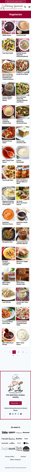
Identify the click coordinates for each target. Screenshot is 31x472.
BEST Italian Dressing (6, 283)
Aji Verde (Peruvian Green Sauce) (21, 202)
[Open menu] (29, 6)
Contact (23, 456)
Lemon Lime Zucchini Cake (21, 141)
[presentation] (8, 27)
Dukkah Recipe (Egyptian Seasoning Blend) (22, 54)
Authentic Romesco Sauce (7, 223)
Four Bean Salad (7, 53)
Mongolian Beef (7, 242)
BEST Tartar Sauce (20, 343)
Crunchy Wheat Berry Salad (7, 322)
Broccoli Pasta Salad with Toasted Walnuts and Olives (22, 99)
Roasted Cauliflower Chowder (6, 263)
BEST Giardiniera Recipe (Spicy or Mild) (22, 181)
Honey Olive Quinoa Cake (20, 283)
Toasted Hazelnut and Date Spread (22, 242)
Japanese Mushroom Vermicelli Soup (21, 121)
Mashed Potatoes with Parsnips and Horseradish (8, 202)
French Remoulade (20, 161)
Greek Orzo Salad (22, 74)
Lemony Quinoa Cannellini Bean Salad (21, 323)
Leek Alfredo (6, 302)
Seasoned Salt (21, 35)
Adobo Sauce (6, 35)
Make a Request (15, 459)
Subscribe (14, 403)
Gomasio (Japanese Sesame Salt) (6, 121)
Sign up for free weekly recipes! (15, 1)
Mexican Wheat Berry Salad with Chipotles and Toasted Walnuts (7, 76)
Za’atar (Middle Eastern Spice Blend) (7, 98)
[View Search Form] (25, 7)
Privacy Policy (9, 456)
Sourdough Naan (7, 180)
